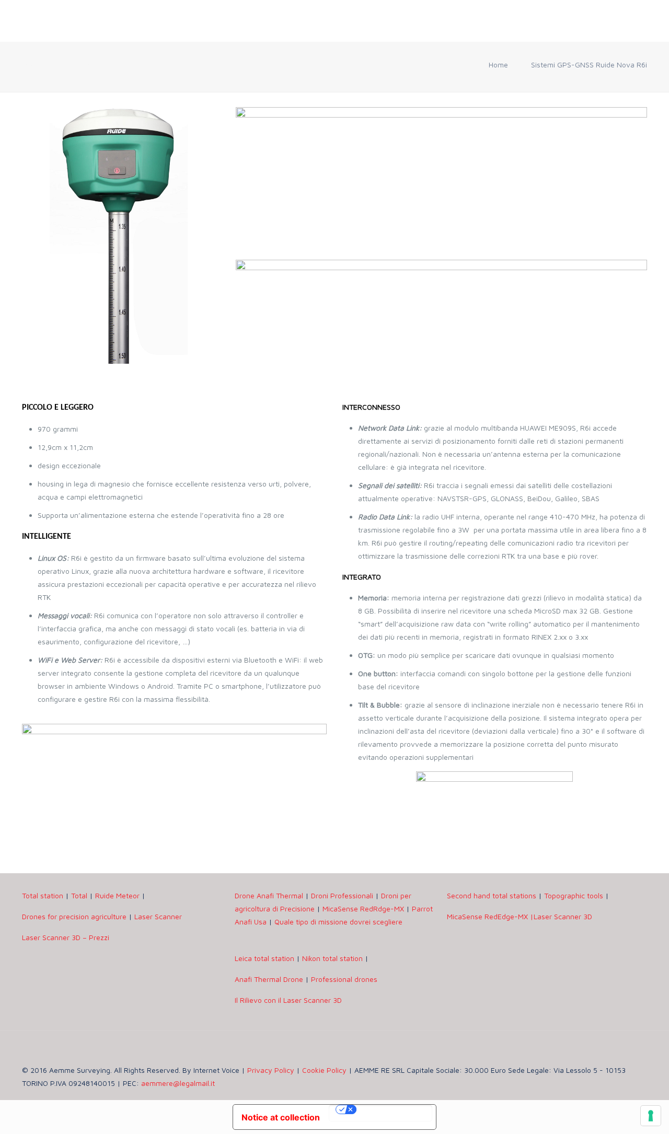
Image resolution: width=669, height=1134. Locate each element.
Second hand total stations (491, 895)
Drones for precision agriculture (75, 916)
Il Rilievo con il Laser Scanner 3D (288, 1000)
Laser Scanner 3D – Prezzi (65, 937)
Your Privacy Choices (380, 1113)
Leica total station (264, 958)
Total (79, 895)
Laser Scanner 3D (563, 916)
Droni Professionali (342, 895)
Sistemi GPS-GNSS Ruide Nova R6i (589, 64)
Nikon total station (332, 958)
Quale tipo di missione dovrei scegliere (338, 921)
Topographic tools (573, 895)
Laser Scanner (158, 916)
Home (498, 64)
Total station (42, 895)
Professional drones (344, 979)
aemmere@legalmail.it (178, 1083)
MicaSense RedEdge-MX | (490, 916)
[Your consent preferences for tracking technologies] (651, 1116)
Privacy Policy (270, 1070)
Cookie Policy (324, 1070)
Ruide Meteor (117, 895)
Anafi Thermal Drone (269, 979)
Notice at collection (280, 1117)
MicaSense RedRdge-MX (363, 908)
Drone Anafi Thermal (269, 895)
